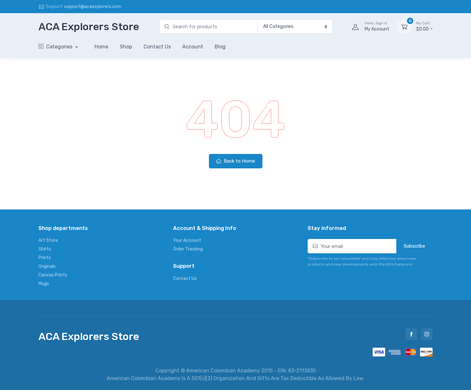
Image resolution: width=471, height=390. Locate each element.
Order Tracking (188, 249)
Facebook (411, 334)
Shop (126, 47)
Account (192, 47)
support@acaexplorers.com (92, 6)
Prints (44, 257)
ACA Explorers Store (88, 27)
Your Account (187, 240)
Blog (220, 47)
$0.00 (423, 26)
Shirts (44, 249)
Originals (47, 266)
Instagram (427, 334)
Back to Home (238, 161)
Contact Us (157, 47)
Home (101, 47)
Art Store (48, 240)
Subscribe (414, 246)
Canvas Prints (52, 275)
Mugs (43, 283)
